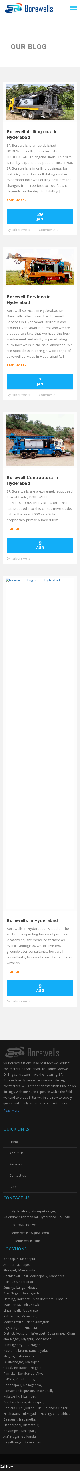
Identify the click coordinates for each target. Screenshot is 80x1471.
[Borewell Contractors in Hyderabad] (40, 440)
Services (16, 1164)
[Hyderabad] (29, 7)
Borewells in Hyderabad (32, 920)
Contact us (18, 1176)
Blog (13, 1187)
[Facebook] (15, 1120)
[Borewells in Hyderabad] (40, 743)
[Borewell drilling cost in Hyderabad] (40, 102)
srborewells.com (27, 1241)
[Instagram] (24, 1120)
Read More (11, 1110)
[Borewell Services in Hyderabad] (40, 267)
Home (14, 1142)
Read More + (17, 200)
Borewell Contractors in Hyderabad (32, 480)
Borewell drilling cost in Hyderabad (32, 134)
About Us (17, 1153)
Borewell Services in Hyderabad (29, 299)
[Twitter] (5, 1120)
